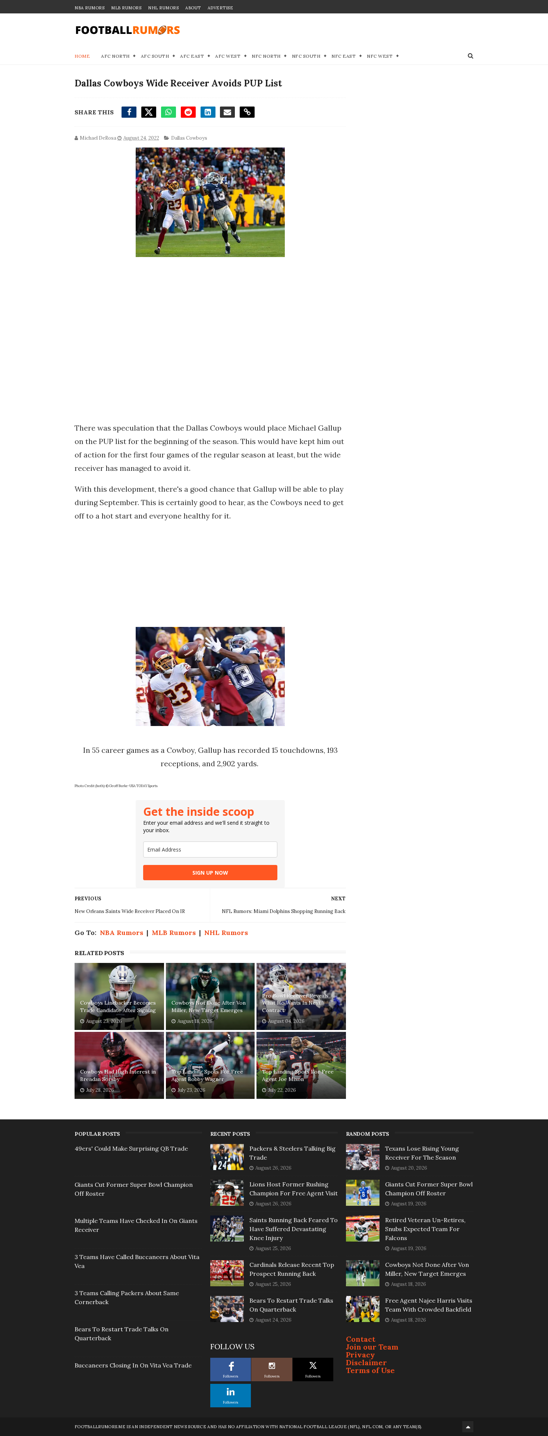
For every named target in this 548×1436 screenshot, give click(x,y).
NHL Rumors (163, 7)
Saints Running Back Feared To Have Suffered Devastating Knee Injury (293, 1229)
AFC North (115, 56)
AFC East (192, 56)
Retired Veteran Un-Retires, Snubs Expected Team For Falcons (425, 1229)
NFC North (266, 56)
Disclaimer (366, 1362)
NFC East (343, 56)
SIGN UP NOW (210, 872)
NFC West (380, 56)
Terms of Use (370, 1370)
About (193, 7)
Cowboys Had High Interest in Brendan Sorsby (118, 1075)
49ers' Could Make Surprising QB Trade (131, 1148)
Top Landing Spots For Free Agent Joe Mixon (298, 1075)
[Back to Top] (467, 1426)
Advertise (220, 7)
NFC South (306, 56)
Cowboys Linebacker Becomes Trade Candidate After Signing (118, 1006)
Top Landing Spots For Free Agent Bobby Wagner (207, 1075)
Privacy (360, 1354)
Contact (360, 1339)
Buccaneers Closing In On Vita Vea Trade (133, 1365)
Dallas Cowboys (189, 138)
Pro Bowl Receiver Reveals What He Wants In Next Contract (295, 1003)
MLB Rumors (126, 7)
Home (82, 56)
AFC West (227, 56)
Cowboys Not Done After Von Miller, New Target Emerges (208, 1006)
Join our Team (372, 1346)
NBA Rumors (89, 7)
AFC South (155, 56)
